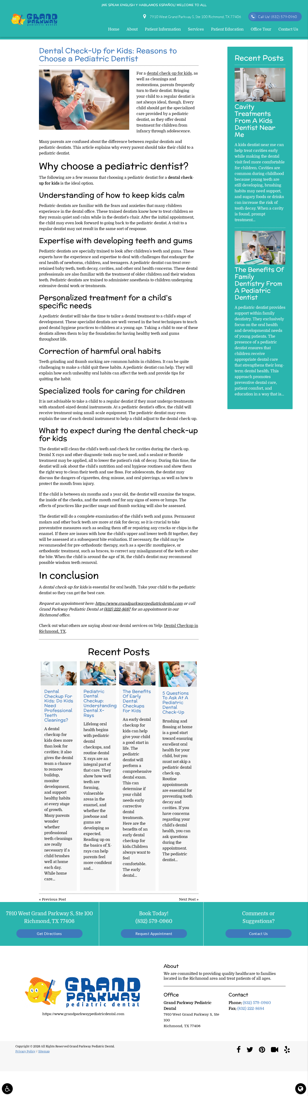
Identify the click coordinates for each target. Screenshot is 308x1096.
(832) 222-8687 (117, 609)
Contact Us (288, 29)
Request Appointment (154, 933)
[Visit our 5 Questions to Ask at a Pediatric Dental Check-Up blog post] (178, 674)
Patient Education (227, 29)
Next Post (187, 899)
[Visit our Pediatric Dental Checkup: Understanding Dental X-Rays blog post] (98, 673)
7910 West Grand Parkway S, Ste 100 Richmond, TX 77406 (194, 16)
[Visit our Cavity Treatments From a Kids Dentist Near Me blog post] (260, 100)
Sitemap (44, 1051)
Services (196, 29)
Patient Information (163, 29)
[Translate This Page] (300, 1088)
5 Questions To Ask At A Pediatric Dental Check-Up (175, 702)
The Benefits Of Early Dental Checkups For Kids (137, 700)
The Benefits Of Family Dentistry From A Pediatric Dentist (259, 283)
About (132, 29)
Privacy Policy (25, 1051)
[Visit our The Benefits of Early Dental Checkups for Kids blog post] (137, 673)
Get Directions (49, 933)
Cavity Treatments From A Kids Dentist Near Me (255, 120)
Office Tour (261, 29)
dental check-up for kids (169, 73)
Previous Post (54, 899)
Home (113, 29)
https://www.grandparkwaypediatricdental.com (139, 603)
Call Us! (277, 16)
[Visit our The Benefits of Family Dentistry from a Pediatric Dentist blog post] (260, 263)
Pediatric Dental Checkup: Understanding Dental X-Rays (100, 703)
